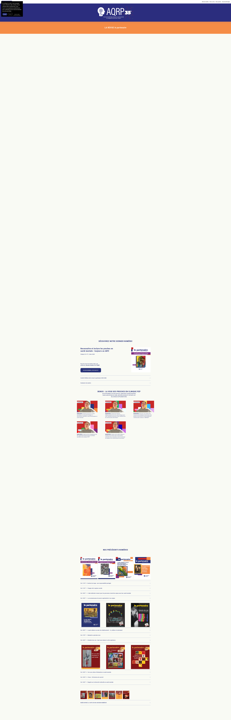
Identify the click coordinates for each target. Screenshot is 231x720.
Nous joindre (218, 1)
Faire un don (212, 1)
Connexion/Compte (226, 1)
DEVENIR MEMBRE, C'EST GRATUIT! (90, 370)
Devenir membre (205, 1)
